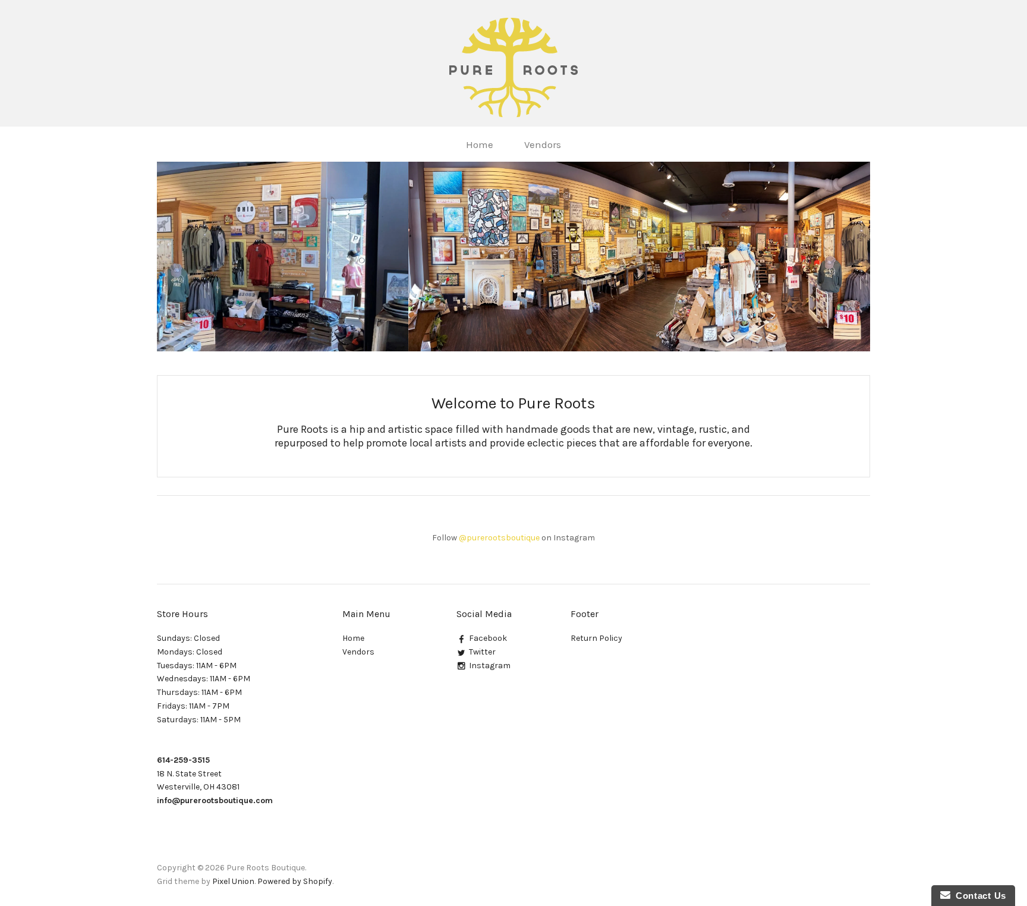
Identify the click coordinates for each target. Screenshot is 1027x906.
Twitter (482, 652)
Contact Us (978, 896)
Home (479, 144)
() (995, 144)
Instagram (490, 665)
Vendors (542, 144)
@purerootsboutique (499, 538)
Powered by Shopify (294, 881)
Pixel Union (233, 881)
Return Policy (596, 638)
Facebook (488, 638)
